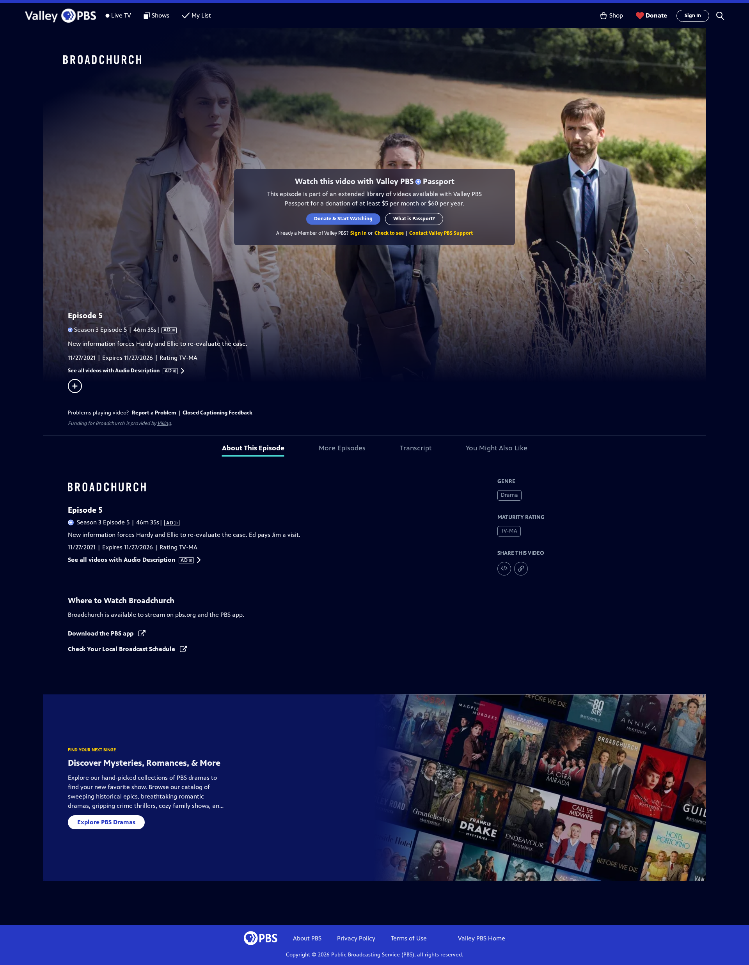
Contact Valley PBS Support (441, 233)
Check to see (389, 233)
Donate (656, 15)
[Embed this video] (504, 568)
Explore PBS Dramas (106, 822)
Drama (509, 495)
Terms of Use (409, 938)
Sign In (693, 15)
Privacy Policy (356, 938)
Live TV (121, 15)
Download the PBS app (101, 633)
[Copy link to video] (521, 568)
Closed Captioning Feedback (217, 412)
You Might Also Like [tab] (496, 448)
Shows (160, 15)
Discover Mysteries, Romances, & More (144, 763)
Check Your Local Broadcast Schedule (122, 649)
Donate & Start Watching (343, 219)
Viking (164, 423)
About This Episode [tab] (253, 448)
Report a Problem (154, 412)
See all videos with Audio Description (120, 370)
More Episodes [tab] (342, 448)
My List (201, 15)
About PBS (307, 938)
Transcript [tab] (415, 448)
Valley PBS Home (481, 938)
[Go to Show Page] (384, 59)
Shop (616, 15)
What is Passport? (414, 219)
